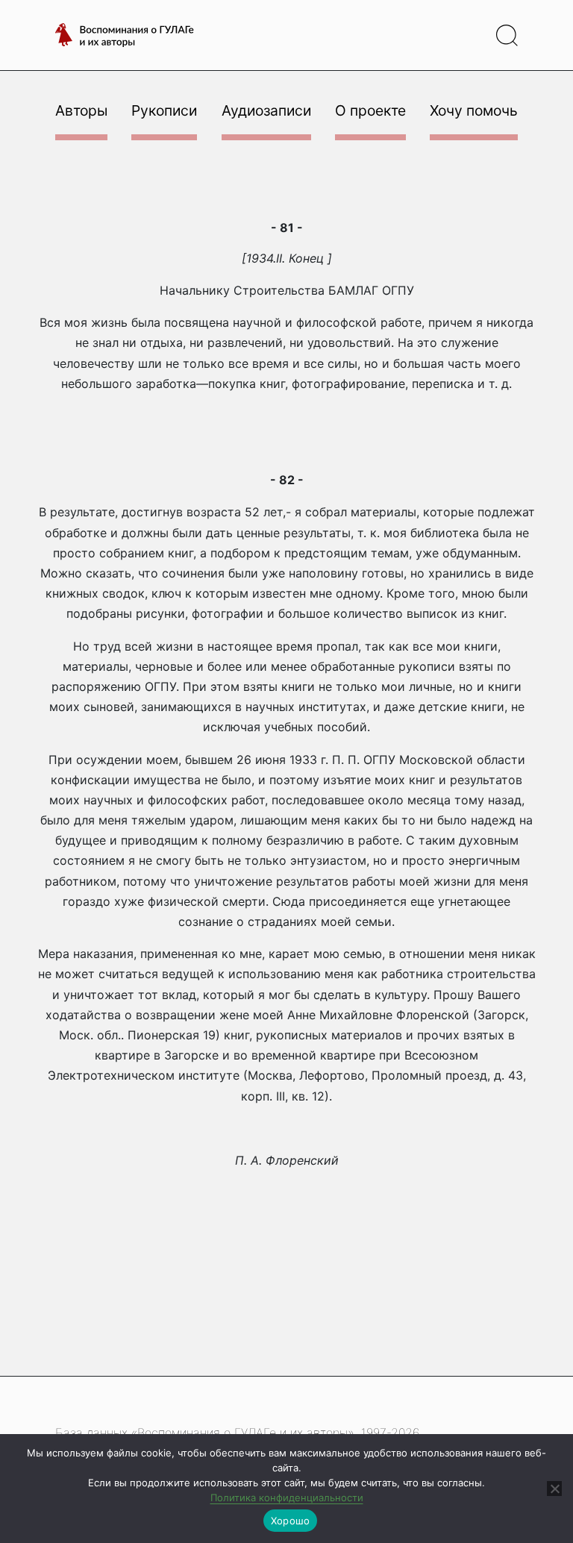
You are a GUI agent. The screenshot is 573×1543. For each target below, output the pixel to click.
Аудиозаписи (266, 110)
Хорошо (290, 1521)
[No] (554, 1488)
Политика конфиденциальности (286, 1497)
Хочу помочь (474, 110)
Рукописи (164, 110)
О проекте (370, 110)
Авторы (81, 110)
